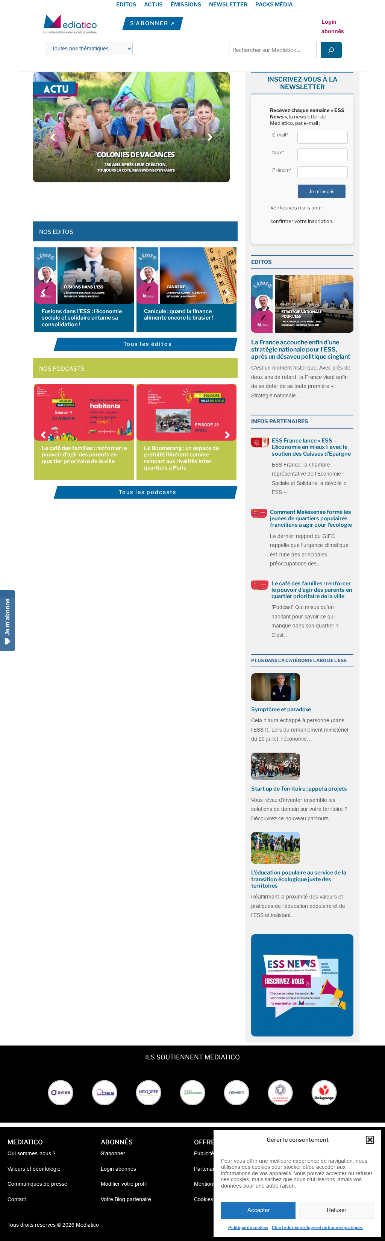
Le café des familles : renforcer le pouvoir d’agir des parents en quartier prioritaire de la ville (84, 455)
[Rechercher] (331, 50)
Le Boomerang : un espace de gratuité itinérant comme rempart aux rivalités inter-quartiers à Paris (181, 458)
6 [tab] (143, 199)
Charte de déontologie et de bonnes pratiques (317, 1227)
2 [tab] (113, 199)
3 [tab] (120, 199)
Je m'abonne (7, 617)
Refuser (336, 1210)
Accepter (258, 1210)
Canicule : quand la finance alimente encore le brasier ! (179, 314)
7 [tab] (150, 199)
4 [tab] (128, 199)
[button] (370, 1140)
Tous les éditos (147, 344)
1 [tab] (105, 199)
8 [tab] (158, 199)
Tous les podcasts (147, 492)
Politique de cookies (248, 1227)
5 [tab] (135, 199)
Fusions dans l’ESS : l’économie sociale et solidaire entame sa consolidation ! (82, 318)
